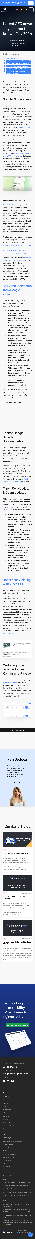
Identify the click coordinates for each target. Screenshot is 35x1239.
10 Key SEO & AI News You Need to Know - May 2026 (17, 1216)
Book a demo (7, 1109)
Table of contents (16, 730)
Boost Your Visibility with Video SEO (16, 69)
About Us (6, 1096)
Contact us (6, 1100)
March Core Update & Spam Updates (17, 66)
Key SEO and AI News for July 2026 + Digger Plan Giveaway (16, 1205)
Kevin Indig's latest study (12, 205)
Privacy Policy (7, 1122)
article (5, 510)
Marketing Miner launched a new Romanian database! (15, 72)
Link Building (7, 1160)
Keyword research (8, 1144)
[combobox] (17, 9)
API (4, 1164)
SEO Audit (6, 1147)
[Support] (30, 1234)
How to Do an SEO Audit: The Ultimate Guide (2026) (16, 897)
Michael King (17, 482)
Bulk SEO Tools (7, 1167)
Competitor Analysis (9, 1154)
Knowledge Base (8, 1176)
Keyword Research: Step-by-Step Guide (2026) (17, 943)
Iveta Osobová (19, 40)
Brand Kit (6, 1116)
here (26, 398)
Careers (5, 1119)
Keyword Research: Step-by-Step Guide (15, 1185)
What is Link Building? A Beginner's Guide (16, 1195)
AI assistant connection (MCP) (12, 1141)
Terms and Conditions (10, 1126)
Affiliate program (8, 1113)
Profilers (8, 680)
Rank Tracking (7, 1151)
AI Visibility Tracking (9, 1138)
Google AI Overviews (12, 58)
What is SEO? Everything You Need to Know (16, 1182)
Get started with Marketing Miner (17, 1025)
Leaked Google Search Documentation (17, 63)
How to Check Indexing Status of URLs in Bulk (17, 1192)
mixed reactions (24, 127)
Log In (25, 9)
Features (6, 1103)
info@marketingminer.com (15, 1073)
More (30, 3)
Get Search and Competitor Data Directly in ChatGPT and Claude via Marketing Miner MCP (17, 1211)
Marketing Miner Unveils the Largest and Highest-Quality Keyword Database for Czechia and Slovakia (17, 1222)
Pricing (5, 1106)
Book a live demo (11, 1066)
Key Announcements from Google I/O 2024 (18, 60)
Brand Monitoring (8, 1157)
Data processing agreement (11, 1129)
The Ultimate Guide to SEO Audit (13, 1189)
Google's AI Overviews (11, 106)
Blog (4, 1179)
